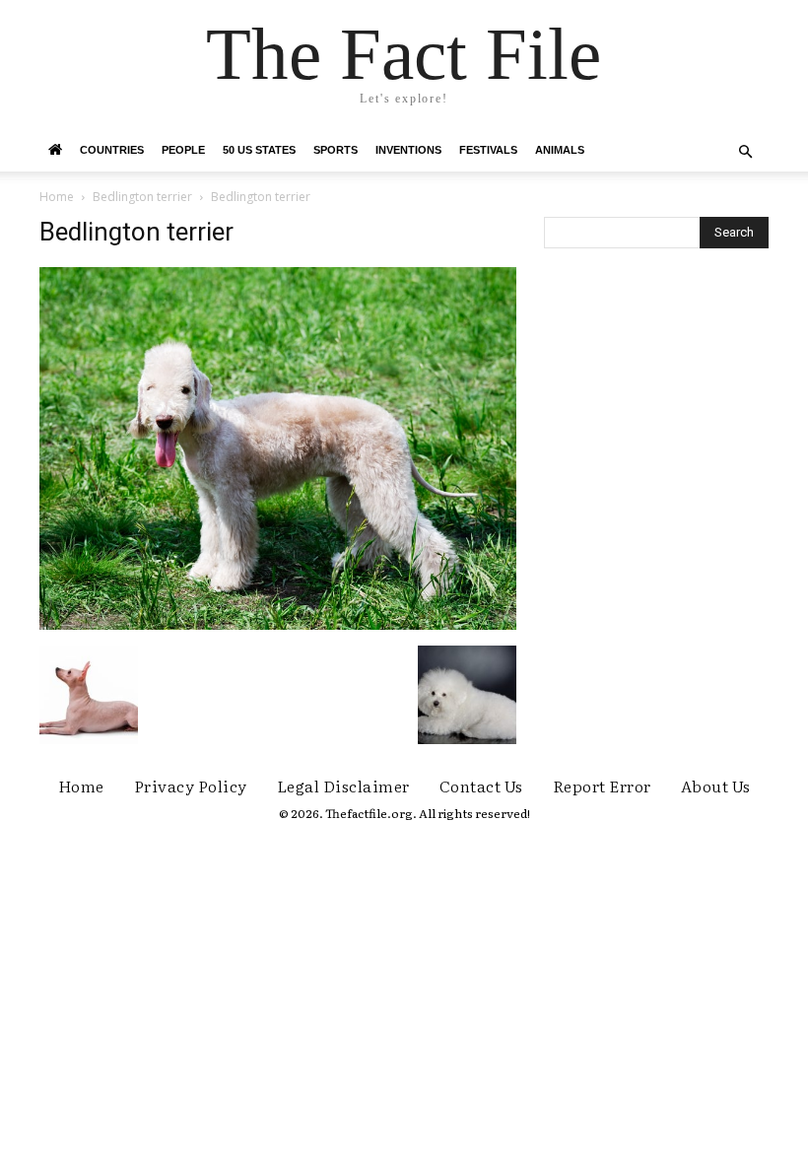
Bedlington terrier (142, 196)
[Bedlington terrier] (277, 625)
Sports (335, 150)
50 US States (259, 150)
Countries (112, 150)
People (183, 150)
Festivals (488, 150)
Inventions (408, 150)
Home (56, 196)
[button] (745, 152)
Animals (559, 150)
